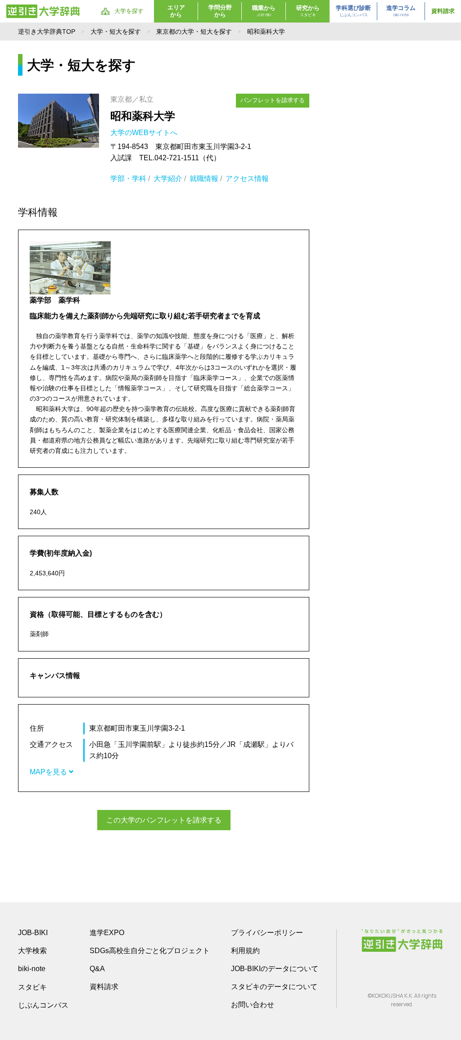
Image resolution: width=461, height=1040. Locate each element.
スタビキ (32, 987)
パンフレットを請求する (272, 100)
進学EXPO (107, 932)
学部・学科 (128, 178)
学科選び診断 (353, 11)
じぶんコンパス (43, 1005)
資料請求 (443, 11)
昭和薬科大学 (142, 116)
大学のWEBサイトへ (144, 132)
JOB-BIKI (33, 932)
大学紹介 (168, 178)
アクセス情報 (247, 178)
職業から (264, 11)
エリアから (176, 11)
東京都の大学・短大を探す (194, 31)
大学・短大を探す (115, 31)
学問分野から (220, 11)
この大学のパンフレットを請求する (163, 820)
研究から (308, 11)
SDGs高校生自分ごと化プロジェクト (150, 950)
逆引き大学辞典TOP (46, 31)
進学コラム (401, 11)
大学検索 (32, 950)
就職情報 (204, 178)
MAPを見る (49, 772)
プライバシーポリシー (267, 932)
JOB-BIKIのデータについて (274, 968)
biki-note (31, 968)
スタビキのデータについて (274, 986)
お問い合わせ (252, 1004)
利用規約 (245, 950)
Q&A (97, 968)
